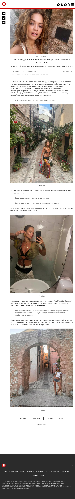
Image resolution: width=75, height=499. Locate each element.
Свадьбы (28, 471)
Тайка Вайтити (25, 74)
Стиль (37, 74)
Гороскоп (34, 475)
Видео (42, 475)
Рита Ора (17, 74)
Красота (41, 471)
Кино (59, 471)
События (65, 471)
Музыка (32, 74)
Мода (22, 471)
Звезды (7, 471)
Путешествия (44, 74)
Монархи (14, 471)
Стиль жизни (51, 471)
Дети (35, 471)
